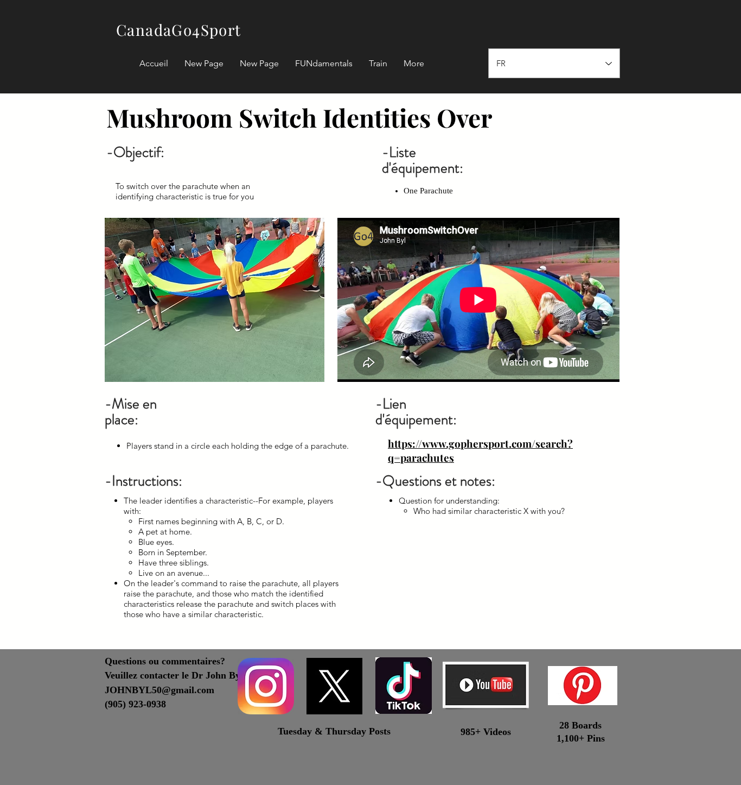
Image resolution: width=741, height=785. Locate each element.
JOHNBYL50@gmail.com (159, 689)
